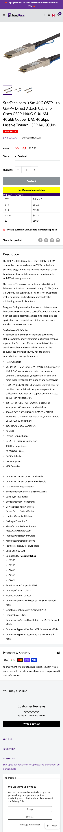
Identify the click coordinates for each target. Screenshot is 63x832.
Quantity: (8, 169)
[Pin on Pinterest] (46, 240)
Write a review (31, 723)
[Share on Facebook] (40, 240)
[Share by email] (58, 240)
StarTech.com (10, 137)
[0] (58, 15)
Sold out (31, 181)
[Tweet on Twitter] (52, 240)
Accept (30, 809)
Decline (30, 816)
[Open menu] (4, 15)
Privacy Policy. (19, 801)
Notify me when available (32, 190)
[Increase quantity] (34, 169)
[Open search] (44, 15)
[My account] (49, 15)
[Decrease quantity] (18, 169)
